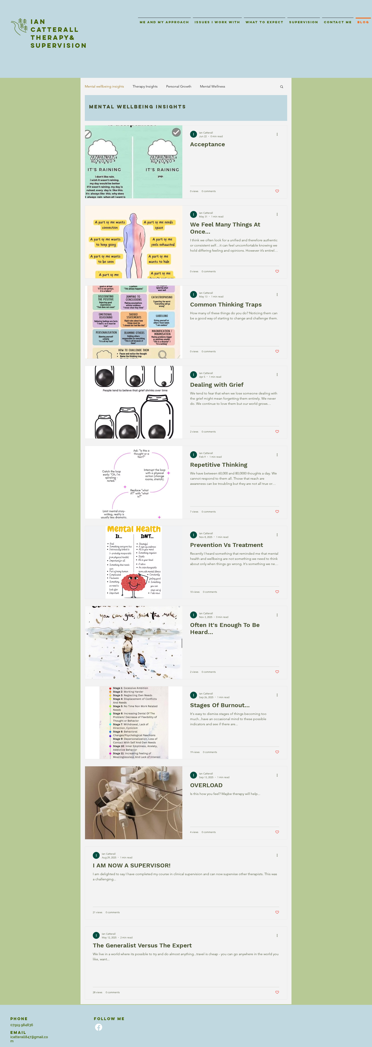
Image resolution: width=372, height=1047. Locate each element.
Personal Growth (178, 86)
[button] (282, 87)
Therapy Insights (145, 86)
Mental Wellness (212, 86)
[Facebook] (98, 1027)
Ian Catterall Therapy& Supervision (59, 33)
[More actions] (278, 134)
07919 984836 (21, 1025)
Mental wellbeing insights (104, 86)
